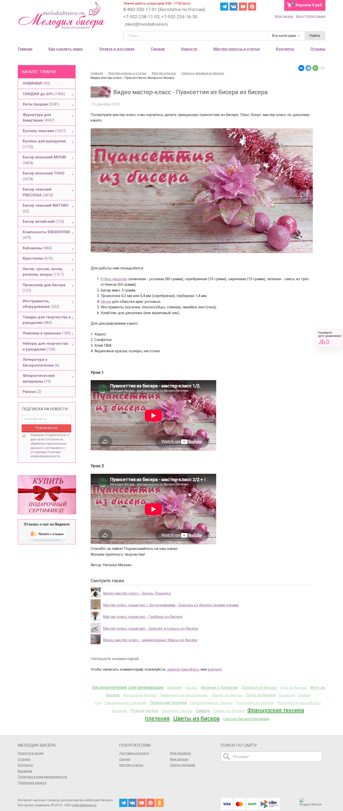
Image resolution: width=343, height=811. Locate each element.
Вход (300, 16)
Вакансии (25, 771)
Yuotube (243, 7)
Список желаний (182, 765)
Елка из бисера (293, 687)
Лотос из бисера (260, 695)
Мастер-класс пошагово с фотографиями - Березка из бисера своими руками (171, 605)
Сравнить (329, 338)
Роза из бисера (144, 710)
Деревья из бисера (259, 687)
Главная (25, 49)
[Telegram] (308, 68)
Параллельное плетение (125, 703)
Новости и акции (30, 753)
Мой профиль (180, 753)
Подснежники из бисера (211, 703)
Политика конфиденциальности (42, 777)
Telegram (224, 7)
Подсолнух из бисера (254, 703)
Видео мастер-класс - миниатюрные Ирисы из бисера (150, 640)
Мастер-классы (131, 765)
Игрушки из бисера (139, 695)
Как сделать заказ (65, 49)
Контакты (285, 49)
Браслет (174, 687)
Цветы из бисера (196, 718)
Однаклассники (159, 803)
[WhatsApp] (315, 68)
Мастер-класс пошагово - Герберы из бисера (142, 616)
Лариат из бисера (226, 695)
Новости (189, 49)
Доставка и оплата (134, 753)
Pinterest (252, 7)
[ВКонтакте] (301, 68)
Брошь (191, 687)
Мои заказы (284, 16)
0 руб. (309, 5)
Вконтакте (234, 7)
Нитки (106, 301)
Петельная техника (168, 702)
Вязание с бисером (219, 687)
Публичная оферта (32, 783)
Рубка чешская (114, 279)
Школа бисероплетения (246, 718)
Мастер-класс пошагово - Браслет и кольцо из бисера (150, 628)
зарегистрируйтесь (183, 669)
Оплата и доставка (116, 49)
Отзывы (317, 49)
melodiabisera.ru (84, 805)
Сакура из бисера (177, 711)
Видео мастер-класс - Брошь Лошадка (137, 593)
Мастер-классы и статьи (236, 49)
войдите (215, 669)
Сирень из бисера (228, 711)
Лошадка (287, 695)
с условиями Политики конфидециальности (47, 452)
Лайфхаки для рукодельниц (184, 695)
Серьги (202, 710)
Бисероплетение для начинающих (128, 687)
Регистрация (315, 16)
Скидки (158, 49)
